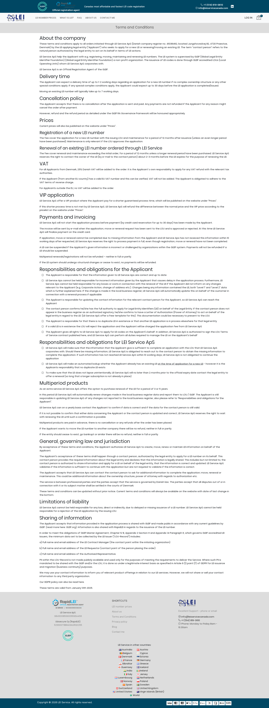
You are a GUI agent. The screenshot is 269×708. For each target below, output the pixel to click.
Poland (143, 681)
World (135, 695)
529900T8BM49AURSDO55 (68, 625)
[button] (247, 18)
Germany (145, 660)
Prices (111, 126)
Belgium (127, 653)
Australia (126, 649)
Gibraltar (127, 663)
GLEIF (197, 56)
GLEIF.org (71, 527)
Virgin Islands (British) (151, 691)
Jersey (143, 674)
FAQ (79, 17)
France (128, 660)
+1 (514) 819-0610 (213, 4)
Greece (144, 663)
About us (91, 17)
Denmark (126, 656)
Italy (129, 674)
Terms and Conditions (124, 616)
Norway (127, 681)
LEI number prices (45, 17)
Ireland (143, 670)
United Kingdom (148, 688)
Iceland (143, 667)
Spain (128, 684)
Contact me (107, 17)
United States (123, 691)
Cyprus (143, 653)
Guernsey (126, 667)
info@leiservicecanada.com (213, 8)
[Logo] (15, 18)
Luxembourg (124, 677)
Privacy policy (119, 621)
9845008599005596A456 (68, 616)
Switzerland (125, 688)
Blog (114, 626)
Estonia (143, 656)
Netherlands (146, 677)
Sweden (144, 684)
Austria (143, 649)
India (129, 670)
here (78, 290)
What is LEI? (67, 17)
